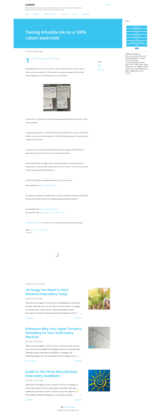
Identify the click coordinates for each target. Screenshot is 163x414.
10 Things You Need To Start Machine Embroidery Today (47, 292)
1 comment (29, 400)
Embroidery (136, 27)
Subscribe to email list (137, 42)
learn (99, 67)
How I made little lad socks (49, 209)
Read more (78, 318)
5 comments (29, 318)
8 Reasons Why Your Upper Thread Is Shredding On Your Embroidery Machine (53, 333)
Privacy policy (86, 14)
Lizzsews (30, 4)
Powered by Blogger (69, 407)
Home (27, 14)
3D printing (136, 36)
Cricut (99, 65)
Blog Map (36, 14)
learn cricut (101, 70)
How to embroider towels (48, 185)
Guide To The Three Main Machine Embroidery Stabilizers (51, 374)
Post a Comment (30, 361)
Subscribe (28, 223)
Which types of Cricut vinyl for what (52, 212)
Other (137, 39)
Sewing (136, 30)
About (75, 14)
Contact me (64, 14)
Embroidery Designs (50, 14)
